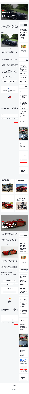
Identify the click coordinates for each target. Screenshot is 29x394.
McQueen (9, 301)
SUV (26, 123)
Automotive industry (22, 114)
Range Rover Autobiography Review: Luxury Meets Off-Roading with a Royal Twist (6, 181)
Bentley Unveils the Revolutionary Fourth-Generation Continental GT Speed (24, 311)
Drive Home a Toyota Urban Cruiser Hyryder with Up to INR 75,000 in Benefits (21, 181)
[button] (2, 1)
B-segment (21, 115)
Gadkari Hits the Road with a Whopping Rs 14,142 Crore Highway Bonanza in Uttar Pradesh (23, 82)
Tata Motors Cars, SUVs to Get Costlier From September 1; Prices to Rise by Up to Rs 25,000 (23, 40)
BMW (4, 10)
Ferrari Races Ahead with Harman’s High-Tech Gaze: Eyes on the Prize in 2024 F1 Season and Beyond (23, 70)
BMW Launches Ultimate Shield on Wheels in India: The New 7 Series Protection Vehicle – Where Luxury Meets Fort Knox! (23, 281)
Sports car (22, 329)
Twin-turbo (21, 124)
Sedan (20, 329)
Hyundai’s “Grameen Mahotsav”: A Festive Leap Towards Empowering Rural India (24, 300)
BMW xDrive (16, 80)
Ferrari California (13, 280)
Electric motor (23, 115)
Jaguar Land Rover (3, 179)
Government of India (22, 120)
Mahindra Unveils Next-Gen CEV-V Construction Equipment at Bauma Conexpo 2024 (24, 107)
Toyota (19, 179)
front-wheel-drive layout (23, 327)
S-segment (25, 121)
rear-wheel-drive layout (22, 121)
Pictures (7, 179)
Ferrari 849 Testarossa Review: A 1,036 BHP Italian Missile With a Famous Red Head (7, 198)
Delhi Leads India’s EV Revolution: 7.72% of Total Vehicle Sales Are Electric (23, 288)
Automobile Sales (21, 112)
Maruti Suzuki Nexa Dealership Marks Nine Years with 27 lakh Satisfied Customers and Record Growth (23, 74)
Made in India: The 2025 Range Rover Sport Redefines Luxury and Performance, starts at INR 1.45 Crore (24, 103)
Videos (10, 179)
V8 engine (22, 124)
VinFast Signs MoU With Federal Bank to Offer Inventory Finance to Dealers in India (23, 32)
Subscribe (24, 369)
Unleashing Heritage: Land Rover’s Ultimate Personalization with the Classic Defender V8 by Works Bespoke (24, 92)
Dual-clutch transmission (8, 280)
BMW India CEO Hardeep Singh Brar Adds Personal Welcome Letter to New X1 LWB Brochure (23, 30)
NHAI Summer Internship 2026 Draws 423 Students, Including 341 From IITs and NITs (24, 100)
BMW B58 (12, 80)
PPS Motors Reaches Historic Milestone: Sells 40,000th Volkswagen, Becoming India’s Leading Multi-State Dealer (24, 314)
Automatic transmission (4, 80)
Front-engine (14, 81)
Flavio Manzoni (10, 281)
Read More (3, 193)
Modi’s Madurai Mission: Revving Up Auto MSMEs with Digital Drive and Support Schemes (23, 277)
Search (20, 23)
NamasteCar (5, 1)
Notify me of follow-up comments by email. (5, 322)
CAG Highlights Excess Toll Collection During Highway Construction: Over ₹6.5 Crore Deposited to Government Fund (24, 96)
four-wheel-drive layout (9, 81)
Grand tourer (14, 281)
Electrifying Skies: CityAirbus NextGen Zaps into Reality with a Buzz (23, 284)
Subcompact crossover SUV (22, 331)
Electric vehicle (21, 116)
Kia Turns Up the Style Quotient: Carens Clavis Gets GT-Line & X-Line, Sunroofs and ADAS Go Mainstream (24, 303)
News (5, 179)
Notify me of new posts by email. (15, 322)
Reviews (8, 179)
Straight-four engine (22, 330)
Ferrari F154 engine (5, 281)
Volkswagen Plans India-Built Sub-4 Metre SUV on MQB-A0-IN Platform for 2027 (23, 38)
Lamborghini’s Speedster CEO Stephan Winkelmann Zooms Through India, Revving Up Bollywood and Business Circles (23, 66)
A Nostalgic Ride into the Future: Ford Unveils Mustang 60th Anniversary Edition (23, 292)
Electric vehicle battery (22, 324)
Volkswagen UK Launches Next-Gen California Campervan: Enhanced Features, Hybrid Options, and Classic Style (21, 198)
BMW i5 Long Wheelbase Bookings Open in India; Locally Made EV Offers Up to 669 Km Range (23, 35)
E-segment (5, 81)
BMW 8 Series (9, 80)
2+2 (4, 280)
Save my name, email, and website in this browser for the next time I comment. (8, 119)
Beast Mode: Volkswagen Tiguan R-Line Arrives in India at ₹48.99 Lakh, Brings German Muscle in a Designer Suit (23, 78)
